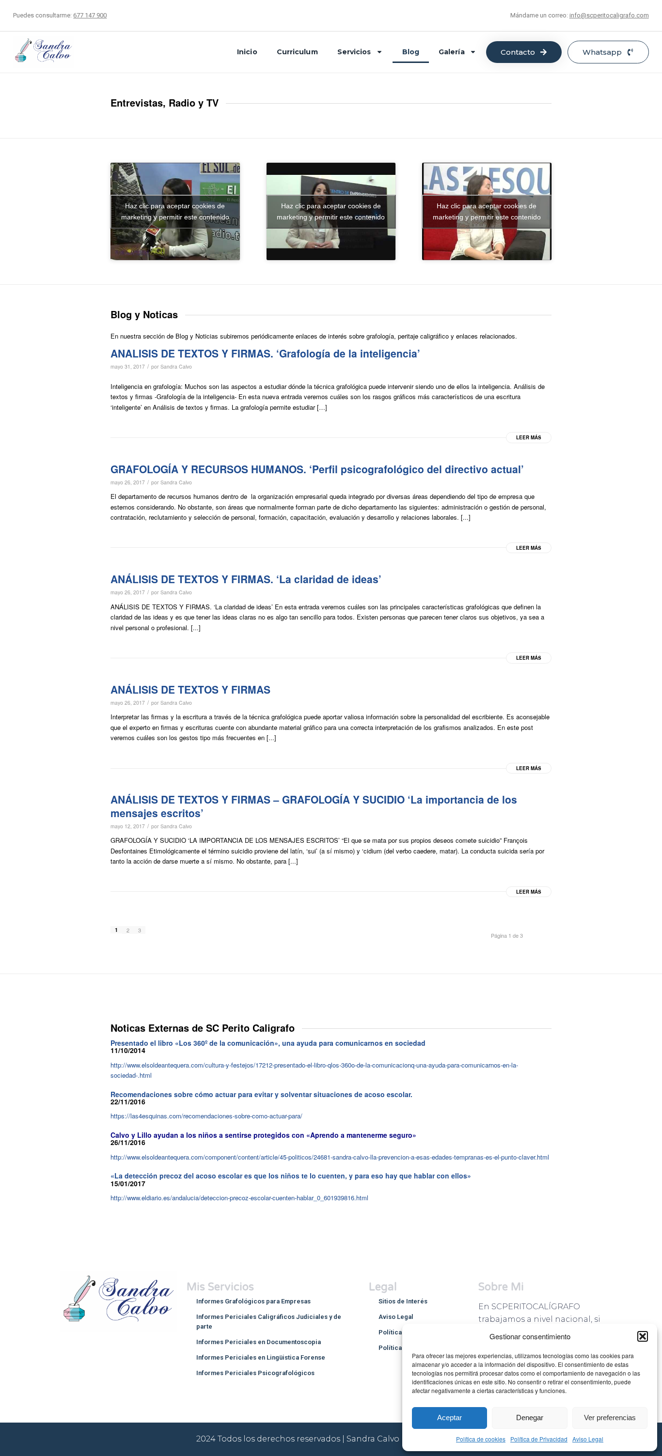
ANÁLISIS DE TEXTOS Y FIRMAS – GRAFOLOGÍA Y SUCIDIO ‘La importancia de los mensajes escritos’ (313, 806)
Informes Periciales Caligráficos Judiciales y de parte (268, 1321)
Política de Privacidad (538, 1439)
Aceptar (449, 1417)
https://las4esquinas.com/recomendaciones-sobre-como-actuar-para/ (206, 1115)
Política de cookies (480, 1439)
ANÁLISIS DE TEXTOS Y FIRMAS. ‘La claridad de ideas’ (245, 579)
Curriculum (297, 51)
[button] (642, 1336)
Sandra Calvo (176, 366)
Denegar (529, 1417)
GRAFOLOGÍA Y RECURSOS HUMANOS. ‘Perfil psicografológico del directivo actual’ (317, 469)
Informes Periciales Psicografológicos (255, 1373)
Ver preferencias (610, 1417)
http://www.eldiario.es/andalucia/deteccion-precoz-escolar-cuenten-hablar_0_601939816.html (239, 1197)
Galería (452, 51)
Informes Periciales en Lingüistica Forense (260, 1357)
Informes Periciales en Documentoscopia (258, 1342)
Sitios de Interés (402, 1301)
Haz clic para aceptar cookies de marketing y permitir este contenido (175, 211)
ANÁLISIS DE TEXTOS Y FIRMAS (190, 689)
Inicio (247, 51)
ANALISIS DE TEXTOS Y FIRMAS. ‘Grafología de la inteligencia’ (265, 353)
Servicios (354, 51)
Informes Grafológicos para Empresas (253, 1301)
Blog (410, 51)
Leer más (528, 437)
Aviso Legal (587, 1439)
